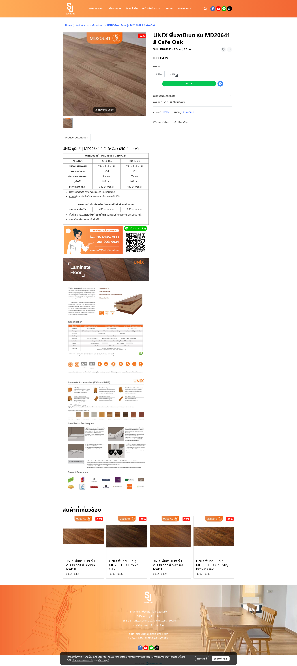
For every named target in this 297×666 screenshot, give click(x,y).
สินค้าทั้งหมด (82, 25)
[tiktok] (229, 8)
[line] (224, 8)
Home (68, 25)
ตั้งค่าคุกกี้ (202, 658)
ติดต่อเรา (189, 83)
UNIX (166, 112)
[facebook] (212, 8)
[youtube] (218, 8)
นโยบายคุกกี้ (103, 660)
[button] (205, 8)
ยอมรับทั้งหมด (221, 658)
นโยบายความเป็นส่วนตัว (82, 660)
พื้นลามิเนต (97, 25)
